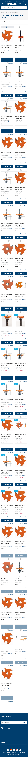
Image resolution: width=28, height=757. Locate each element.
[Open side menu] (2, 4)
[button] (26, 4)
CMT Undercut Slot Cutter (21, 648)
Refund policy (11, 754)
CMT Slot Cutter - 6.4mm (20, 330)
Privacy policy (14, 752)
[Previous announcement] (2, 1)
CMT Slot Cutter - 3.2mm (7, 330)
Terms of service (21, 752)
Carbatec (8, 752)
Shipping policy (18, 754)
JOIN (24, 722)
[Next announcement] (26, 1)
